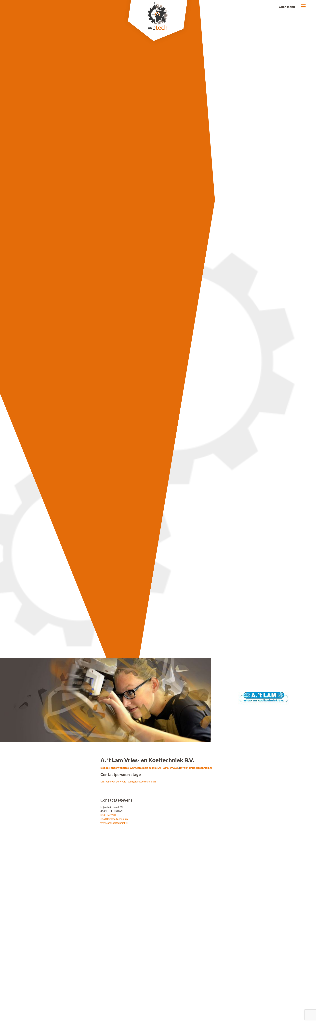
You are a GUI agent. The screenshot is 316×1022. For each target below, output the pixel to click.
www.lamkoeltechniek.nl (114, 822)
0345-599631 (171, 767)
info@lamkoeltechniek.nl (196, 767)
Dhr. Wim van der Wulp (113, 781)
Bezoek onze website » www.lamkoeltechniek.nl (131, 767)
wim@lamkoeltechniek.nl (142, 781)
